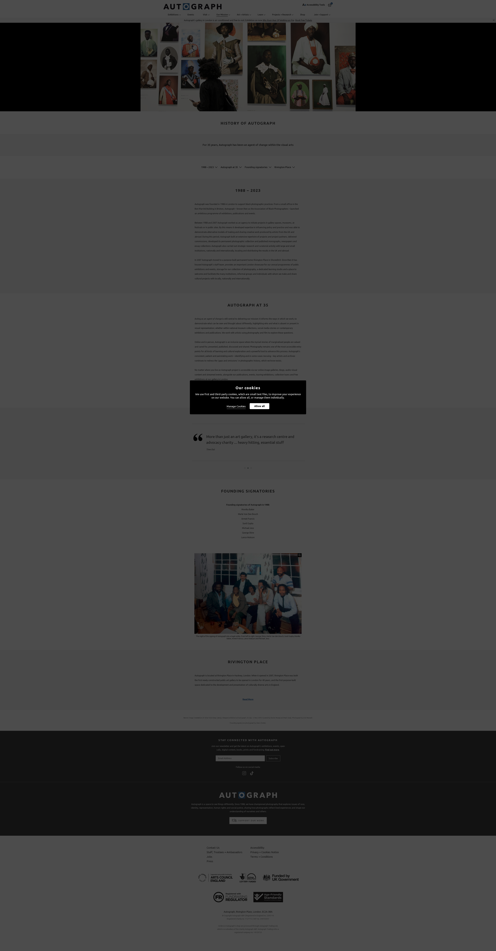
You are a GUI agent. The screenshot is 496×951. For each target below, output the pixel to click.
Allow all (259, 406)
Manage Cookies (236, 406)
